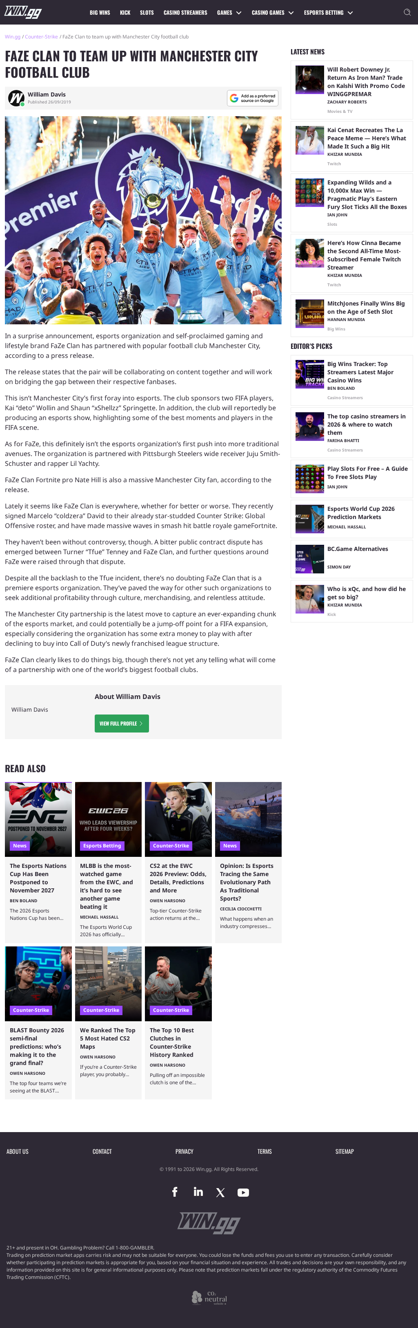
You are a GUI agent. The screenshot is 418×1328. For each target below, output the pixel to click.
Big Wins (100, 12)
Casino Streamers (185, 12)
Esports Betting (324, 12)
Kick (125, 12)
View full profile (118, 723)
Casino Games (268, 12)
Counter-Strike (41, 36)
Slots (147, 12)
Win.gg (12, 36)
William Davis (47, 94)
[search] (407, 12)
